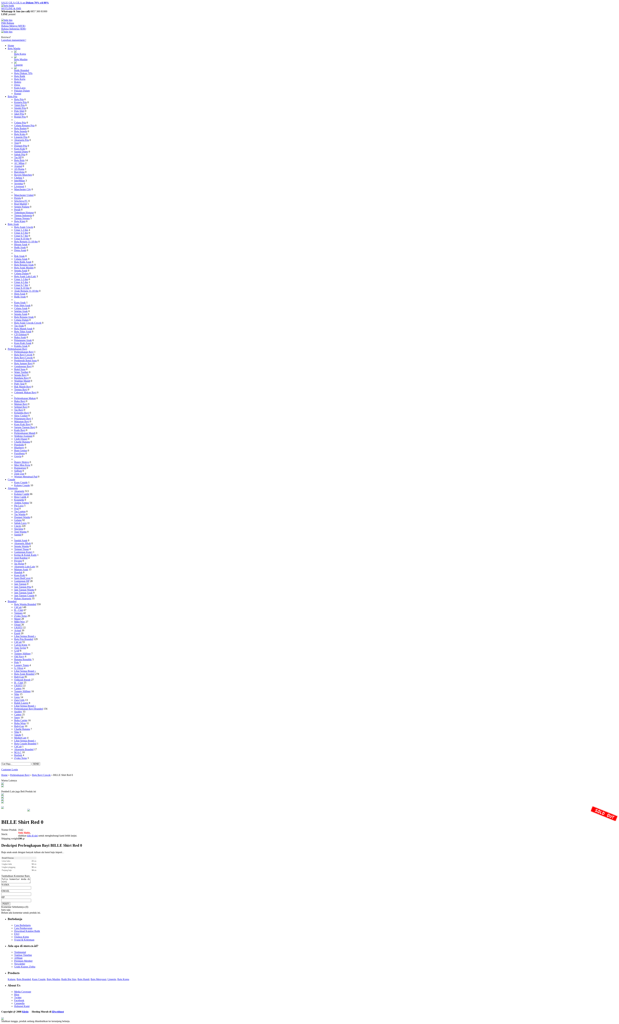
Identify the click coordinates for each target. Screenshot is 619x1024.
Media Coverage (22, 991)
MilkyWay (19, 621)
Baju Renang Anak (24, 264)
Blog (16, 994)
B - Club (18, 610)
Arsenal (18, 166)
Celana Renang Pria (24, 125)
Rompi (17, 93)
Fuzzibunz (19, 453)
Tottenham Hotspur (24, 212)
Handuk (18, 572)
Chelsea (18, 177)
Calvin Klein (20, 645)
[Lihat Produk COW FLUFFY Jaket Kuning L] (2, 794)
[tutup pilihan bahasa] (6, 31)
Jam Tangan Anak (23, 592)
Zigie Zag (19, 473)
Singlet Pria (20, 108)
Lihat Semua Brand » (25, 636)
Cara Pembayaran (23, 928)
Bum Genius (20, 450)
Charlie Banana (22, 441)
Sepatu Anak (20, 270)
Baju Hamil (83, 979)
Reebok (18, 755)
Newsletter (19, 963)
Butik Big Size (68, 979)
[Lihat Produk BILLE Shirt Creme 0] (2, 783)
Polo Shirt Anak (22, 305)
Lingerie (18, 65)
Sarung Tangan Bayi (24, 427)
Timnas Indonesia (23, 215)
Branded (12, 601)
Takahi (17, 735)
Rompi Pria (20, 116)
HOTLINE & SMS (11, 8)
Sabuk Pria (19, 154)
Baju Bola (19, 160)
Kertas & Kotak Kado (25, 555)
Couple (11, 479)
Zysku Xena (20, 616)
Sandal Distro (21, 151)
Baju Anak (13, 224)
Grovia (17, 456)
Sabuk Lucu (20, 523)
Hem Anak (19, 293)
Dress (17, 85)
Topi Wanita (20, 531)
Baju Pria (12, 96)
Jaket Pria (19, 114)
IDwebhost (58, 1011)
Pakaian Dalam (22, 90)
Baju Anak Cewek (23, 227)
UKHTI (18, 627)
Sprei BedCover (22, 578)
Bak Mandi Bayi (22, 386)
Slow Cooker (21, 415)
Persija (17, 198)
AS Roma (19, 169)
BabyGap (19, 676)
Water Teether (21, 372)
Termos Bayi (20, 389)
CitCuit (18, 607)
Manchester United (24, 195)
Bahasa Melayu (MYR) (13, 26)
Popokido (19, 444)
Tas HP (18, 157)
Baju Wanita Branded (25, 604)
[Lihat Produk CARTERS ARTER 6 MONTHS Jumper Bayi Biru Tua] (2, 799)
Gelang (18, 520)
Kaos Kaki (19, 148)
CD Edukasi (20, 334)
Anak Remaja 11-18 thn (26, 291)
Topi (16, 143)
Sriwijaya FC (21, 201)
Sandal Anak (20, 540)
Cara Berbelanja (22, 925)
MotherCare (20, 737)
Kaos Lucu (19, 87)
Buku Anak (20, 337)
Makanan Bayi (21, 421)
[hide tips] (6, 20)
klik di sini (32, 835)
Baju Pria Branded (23, 639)
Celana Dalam (21, 273)
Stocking (18, 528)
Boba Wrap (20, 723)
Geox (17, 697)
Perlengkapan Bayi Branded (28, 708)
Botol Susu (19, 369)
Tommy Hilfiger (22, 653)
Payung (18, 560)
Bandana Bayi (21, 378)
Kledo (25, 1011)
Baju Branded (24, 979)
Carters (17, 688)
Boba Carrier (20, 720)
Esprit (17, 633)
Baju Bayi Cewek (23, 354)
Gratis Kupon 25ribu (24, 966)
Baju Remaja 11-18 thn (26, 241)
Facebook (19, 1000)
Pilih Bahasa (7, 23)
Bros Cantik (20, 497)
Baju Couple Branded (25, 743)
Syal (16, 508)
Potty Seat (19, 383)
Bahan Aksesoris (22, 598)
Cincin (17, 526)
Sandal (18, 534)
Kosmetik (19, 499)
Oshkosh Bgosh (22, 679)
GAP (16, 650)
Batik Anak (20, 247)
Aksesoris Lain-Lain (24, 566)
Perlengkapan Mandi (24, 433)
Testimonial (20, 952)
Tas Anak (19, 325)
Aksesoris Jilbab (22, 543)
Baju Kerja (19, 79)
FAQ (16, 934)
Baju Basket (20, 128)
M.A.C (17, 752)
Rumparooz (20, 468)
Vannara (18, 613)
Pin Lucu (19, 505)
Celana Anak (20, 259)
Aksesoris (13, 488)
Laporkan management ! (13, 40)
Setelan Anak (21, 311)
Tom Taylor (20, 647)
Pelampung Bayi (22, 418)
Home (11, 45)
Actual (17, 630)
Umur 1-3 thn (21, 230)
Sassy (17, 717)
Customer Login (9, 769)
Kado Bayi (19, 430)
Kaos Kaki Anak (22, 343)
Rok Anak (19, 256)
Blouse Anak (20, 244)
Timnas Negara (22, 218)
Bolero (17, 82)
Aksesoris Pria (21, 140)
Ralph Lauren (21, 703)
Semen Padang (21, 206)
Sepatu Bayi (20, 375)
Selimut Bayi (20, 407)
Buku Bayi (19, 401)
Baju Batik (19, 76)
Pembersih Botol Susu (25, 360)
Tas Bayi (18, 410)
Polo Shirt (19, 111)
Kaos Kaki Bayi (22, 424)
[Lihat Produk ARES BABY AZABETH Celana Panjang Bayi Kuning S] (2, 802)
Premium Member (23, 961)
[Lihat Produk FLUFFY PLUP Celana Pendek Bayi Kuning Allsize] (2, 797)
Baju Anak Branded (24, 674)
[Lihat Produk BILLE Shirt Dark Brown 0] (2, 786)
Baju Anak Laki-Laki (25, 276)
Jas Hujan (19, 563)
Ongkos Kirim (21, 936)
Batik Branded (21, 70)
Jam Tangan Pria (22, 587)
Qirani (17, 624)
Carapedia (19, 1003)
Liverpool (19, 186)
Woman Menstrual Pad (25, 476)
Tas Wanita (19, 514)
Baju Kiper (19, 221)
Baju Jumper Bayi (23, 363)
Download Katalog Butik (27, 931)
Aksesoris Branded (24, 749)
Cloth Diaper (20, 439)
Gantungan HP (21, 581)
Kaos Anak (20, 302)
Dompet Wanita (22, 517)
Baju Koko (19, 134)
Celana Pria (20, 122)
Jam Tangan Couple (24, 595)
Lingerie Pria (20, 137)
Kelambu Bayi (21, 412)
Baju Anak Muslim (24, 267)
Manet (17, 618)
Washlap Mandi (22, 380)
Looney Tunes (21, 665)
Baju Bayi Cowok (23, 357)
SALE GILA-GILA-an (25, 2)
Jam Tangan (20, 584)
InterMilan (19, 180)
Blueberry (19, 447)
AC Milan (19, 163)
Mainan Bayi (20, 404)
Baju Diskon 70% (23, 73)
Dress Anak (20, 250)
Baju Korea (20, 54)
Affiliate (18, 958)
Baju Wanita (14, 48)
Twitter (17, 997)
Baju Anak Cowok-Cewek (27, 322)
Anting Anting (21, 502)
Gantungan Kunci (23, 552)
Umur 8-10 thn (21, 238)
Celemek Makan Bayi (25, 392)
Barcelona (19, 172)
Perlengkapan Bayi (17, 349)
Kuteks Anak (21, 346)
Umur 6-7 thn (21, 235)
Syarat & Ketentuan (24, 939)
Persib (17, 209)
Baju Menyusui (98, 979)
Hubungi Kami (21, 1006)
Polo (16, 662)
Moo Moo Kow (22, 465)
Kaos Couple (21, 482)
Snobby (18, 711)
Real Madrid (20, 203)
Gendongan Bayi (23, 366)
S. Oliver (18, 668)
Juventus (18, 183)
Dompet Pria (20, 145)
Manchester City (22, 189)
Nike (16, 694)
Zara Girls (19, 700)
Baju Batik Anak (22, 262)
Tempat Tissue (21, 549)
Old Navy (19, 656)
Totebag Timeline (23, 955)
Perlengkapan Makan (25, 398)
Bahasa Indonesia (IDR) (13, 28)
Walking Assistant (23, 436)
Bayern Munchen (23, 174)
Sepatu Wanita (21, 546)
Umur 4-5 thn (21, 232)
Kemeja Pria (20, 102)
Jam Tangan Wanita (24, 589)
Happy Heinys (21, 462)
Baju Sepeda (20, 131)
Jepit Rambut (21, 557)
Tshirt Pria (19, 105)
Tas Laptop (20, 511)
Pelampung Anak (23, 340)
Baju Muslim (20, 59)
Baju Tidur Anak (22, 331)
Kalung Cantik (21, 494)
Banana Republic (23, 659)
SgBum (18, 470)
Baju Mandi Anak (23, 328)
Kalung (11, 979)
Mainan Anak (21, 569)
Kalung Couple (22, 485)
